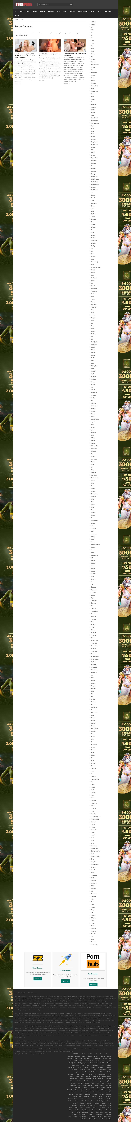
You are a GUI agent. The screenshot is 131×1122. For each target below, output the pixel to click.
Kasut (92, 462)
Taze (92, 773)
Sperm (93, 747)
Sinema (93, 720)
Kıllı (92, 467)
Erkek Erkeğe (95, 262)
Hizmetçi (93, 403)
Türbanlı (93, 808)
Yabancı (93, 896)
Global (93, 347)
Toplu (92, 795)
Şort (92, 741)
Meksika (93, 550)
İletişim (17, 15)
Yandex (93, 901)
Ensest (93, 256)
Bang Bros (94, 142)
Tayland (93, 768)
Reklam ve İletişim (87, 1054)
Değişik (93, 224)
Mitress (93, 563)
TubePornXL (107, 11)
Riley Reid (94, 667)
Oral (92, 606)
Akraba (93, 59)
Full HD (93, 315)
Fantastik (94, 291)
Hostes (93, 408)
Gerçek (93, 328)
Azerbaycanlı (95, 123)
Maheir (93, 536)
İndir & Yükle (95, 419)
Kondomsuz (94, 494)
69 (91, 38)
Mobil (92, 566)
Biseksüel (94, 160)
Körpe (93, 504)
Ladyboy (93, 523)
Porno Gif (94, 643)
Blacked (93, 163)
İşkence (93, 432)
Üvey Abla (94, 861)
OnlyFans (94, 600)
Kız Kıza (93, 472)
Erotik (92, 264)
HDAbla (93, 390)
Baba (92, 128)
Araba (92, 99)
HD (15, 11)
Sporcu (93, 749)
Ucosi (92, 843)
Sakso (93, 680)
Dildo (92, 232)
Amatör (42, 11)
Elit (92, 251)
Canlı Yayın (94, 190)
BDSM (93, 152)
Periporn (93, 616)
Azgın (92, 126)
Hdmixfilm (94, 392)
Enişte (93, 254)
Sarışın (93, 685)
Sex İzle (72, 11)
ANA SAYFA (75, 1054)
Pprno (93, 653)
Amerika (93, 83)
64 (91, 35)
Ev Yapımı (94, 278)
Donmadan (94, 240)
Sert (92, 696)
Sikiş (92, 11)
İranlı (92, 424)
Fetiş (92, 296)
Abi (92, 46)
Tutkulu (93, 827)
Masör (93, 542)
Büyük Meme (95, 179)
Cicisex (93, 195)
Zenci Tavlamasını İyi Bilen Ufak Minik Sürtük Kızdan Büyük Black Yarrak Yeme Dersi (25, 55)
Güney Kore (94, 366)
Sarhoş (93, 683)
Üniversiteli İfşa (95, 851)
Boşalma (93, 168)
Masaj (92, 539)
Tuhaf (92, 805)
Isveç (92, 435)
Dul (92, 248)
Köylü (92, 507)
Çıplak (93, 206)
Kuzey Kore (94, 520)
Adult (92, 51)
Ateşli (92, 115)
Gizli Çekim (94, 342)
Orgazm (93, 608)
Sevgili (93, 699)
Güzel (92, 368)
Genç (21, 11)
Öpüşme (93, 603)
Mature (93, 547)
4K (92, 32)
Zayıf (92, 936)
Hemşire (93, 395)
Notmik (93, 579)
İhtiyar (93, 414)
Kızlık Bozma (95, 478)
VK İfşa (93, 877)
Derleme (93, 230)
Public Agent (95, 656)
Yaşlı (92, 904)
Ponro (93, 627)
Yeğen (93, 907)
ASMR (93, 110)
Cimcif (93, 198)
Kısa (92, 470)
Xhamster (94, 883)
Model (93, 568)
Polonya (93, 624)
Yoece (93, 923)
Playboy (93, 619)
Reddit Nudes (95, 659)
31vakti (93, 24)
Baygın (93, 147)
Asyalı (93, 112)
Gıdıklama (94, 344)
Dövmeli (93, 243)
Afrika (92, 54)
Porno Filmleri (111, 1001)
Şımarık (93, 731)
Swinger (93, 765)
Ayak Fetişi (94, 118)
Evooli (93, 286)
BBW (92, 150)
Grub (92, 360)
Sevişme (93, 701)
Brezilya (93, 174)
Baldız (93, 136)
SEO (92, 693)
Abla (92, 48)
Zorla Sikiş (94, 944)
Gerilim (93, 334)
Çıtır (92, 208)
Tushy (93, 824)
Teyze (92, 784)
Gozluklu (93, 358)
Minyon (93, 560)
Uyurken (93, 867)
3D (92, 27)
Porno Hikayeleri (96, 646)
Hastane (93, 379)
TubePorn (94, 803)
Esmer (93, 272)
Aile (92, 56)
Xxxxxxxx (94, 893)
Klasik (93, 480)
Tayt (92, 771)
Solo (92, 739)
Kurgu (93, 515)
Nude (92, 582)
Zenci (92, 939)
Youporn (93, 928)
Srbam (93, 755)
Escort (93, 270)
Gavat (92, 320)
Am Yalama (94, 72)
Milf (58, 11)
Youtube (93, 931)
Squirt (93, 752)
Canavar (93, 187)
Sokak (93, 733)
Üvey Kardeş (95, 864)
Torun (92, 797)
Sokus (93, 736)
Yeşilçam (93, 915)
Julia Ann (94, 448)
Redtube (93, 661)
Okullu (93, 595)
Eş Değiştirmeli (95, 267)
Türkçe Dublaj (95, 819)
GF (92, 336)
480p (92, 30)
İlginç (92, 416)
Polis (92, 622)
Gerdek (93, 331)
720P (92, 40)
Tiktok (93, 787)
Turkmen (93, 821)
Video (92, 872)
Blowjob (93, 166)
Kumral (93, 512)
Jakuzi (93, 438)
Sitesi (92, 725)
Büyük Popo (94, 182)
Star (92, 757)
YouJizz (93, 925)
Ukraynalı (94, 845)
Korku (93, 502)
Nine (92, 576)
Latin (92, 526)
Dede (92, 222)
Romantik (94, 672)
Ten (92, 781)
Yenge (93, 909)
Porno (93, 638)
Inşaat (93, 422)
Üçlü (92, 840)
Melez (92, 552)
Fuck (92, 312)
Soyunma (94, 744)
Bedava (93, 155)
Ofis (92, 584)
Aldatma (93, 62)
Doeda (93, 235)
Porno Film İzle (19, 1026)
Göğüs (93, 352)
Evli (92, 283)
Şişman (93, 723)
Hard (92, 374)
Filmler (93, 299)
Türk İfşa (93, 813)
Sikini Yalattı (94, 712)
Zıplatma (93, 941)
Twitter (93, 837)
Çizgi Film (94, 203)
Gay (92, 323)
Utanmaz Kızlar (95, 856)
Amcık (93, 80)
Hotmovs (93, 411)
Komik (93, 488)
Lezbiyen (51, 11)
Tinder (93, 789)
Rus (92, 675)
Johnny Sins (95, 446)
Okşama (93, 592)
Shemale (93, 709)
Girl (92, 339)
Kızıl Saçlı (94, 475)
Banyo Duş (94, 144)
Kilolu (92, 464)
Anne (64, 11)
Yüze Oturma (95, 933)
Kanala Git (38, 978)
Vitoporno (94, 875)
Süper (92, 760)
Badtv (92, 131)
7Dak (92, 43)
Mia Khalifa (94, 555)
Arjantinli (93, 104)
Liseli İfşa (94, 534)
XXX (92, 891)
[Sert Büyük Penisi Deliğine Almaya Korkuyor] (50, 45)
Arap (92, 102)
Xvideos (93, 888)
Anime (93, 94)
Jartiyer (93, 443)
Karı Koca (94, 459)
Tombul (93, 792)
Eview (92, 280)
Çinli (92, 200)
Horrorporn (94, 406)
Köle (92, 483)
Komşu (93, 491)
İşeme (92, 430)
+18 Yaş (93, 22)
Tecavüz (93, 776)
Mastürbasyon (95, 544)
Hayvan (93, 384)
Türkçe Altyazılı (82, 11)
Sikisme (93, 717)
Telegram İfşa (95, 779)
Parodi (93, 614)
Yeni (92, 912)
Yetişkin (93, 917)
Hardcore (93, 376)
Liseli (92, 531)
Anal (28, 11)
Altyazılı (93, 70)
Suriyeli (93, 763)
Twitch (93, 835)
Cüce (92, 211)
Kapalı (93, 454)
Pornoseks (94, 651)
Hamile (93, 371)
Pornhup (93, 635)
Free (92, 310)
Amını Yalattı (94, 86)
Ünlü (92, 853)
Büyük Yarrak (95, 184)
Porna (92, 630)
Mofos (93, 571)
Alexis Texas (95, 64)
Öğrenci (93, 587)
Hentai (93, 398)
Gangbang (94, 318)
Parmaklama (94, 611)
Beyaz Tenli (94, 158)
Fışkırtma (94, 304)
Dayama (93, 219)
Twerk (92, 832)
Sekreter (93, 688)
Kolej (92, 486)
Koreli (92, 499)
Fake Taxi (94, 288)
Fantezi (93, 294)
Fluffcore (93, 307)
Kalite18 (93, 451)
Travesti (93, 800)
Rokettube (94, 669)
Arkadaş (93, 107)
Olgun (35, 11)
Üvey (92, 859)
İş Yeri (93, 427)
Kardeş (93, 456)
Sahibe (93, 677)
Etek (92, 275)
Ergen (92, 259)
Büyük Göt (94, 176)
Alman (93, 67)
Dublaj (93, 246)
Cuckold (93, 214)
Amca (92, 78)
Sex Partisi (94, 707)
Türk (98, 11)
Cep (92, 192)
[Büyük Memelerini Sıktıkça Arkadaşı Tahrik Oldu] (75, 45)
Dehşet (93, 227)
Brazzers (93, 171)
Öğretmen (94, 590)
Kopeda (93, 496)
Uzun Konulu (95, 869)
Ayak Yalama (94, 120)
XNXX (92, 885)
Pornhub (93, 632)
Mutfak (93, 574)
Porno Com (94, 640)
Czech (93, 216)
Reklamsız (94, 664)
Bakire (93, 134)
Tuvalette (94, 829)
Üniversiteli (94, 848)
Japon (93, 440)
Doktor (93, 238)
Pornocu (93, 648)
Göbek (93, 350)
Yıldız (92, 920)
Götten (93, 355)
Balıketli (93, 139)
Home (16, 19)
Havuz (93, 382)
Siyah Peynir (94, 728)
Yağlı (92, 899)
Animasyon (94, 91)
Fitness (93, 302)
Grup (92, 363)
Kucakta (93, 510)
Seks (92, 691)
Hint (92, 400)
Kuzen (93, 518)
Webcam (93, 880)
